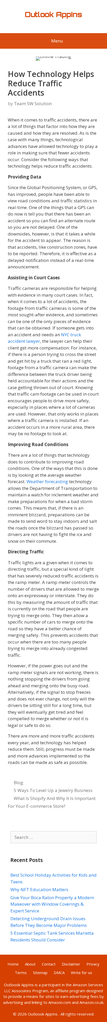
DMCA (59, 972)
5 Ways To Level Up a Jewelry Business (53, 790)
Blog (18, 782)
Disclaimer (71, 964)
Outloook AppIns (19, 984)
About (30, 964)
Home (13, 964)
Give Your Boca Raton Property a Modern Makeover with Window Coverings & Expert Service (52, 904)
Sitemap (40, 972)
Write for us (81, 972)
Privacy (92, 964)
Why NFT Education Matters (39, 889)
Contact (49, 964)
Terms (21, 972)
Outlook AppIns (53, 14)
